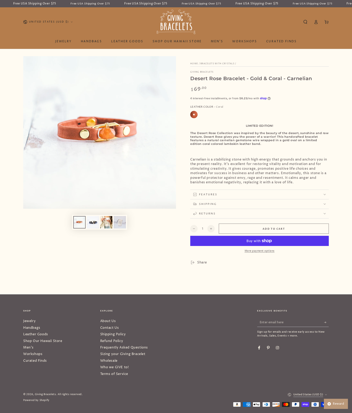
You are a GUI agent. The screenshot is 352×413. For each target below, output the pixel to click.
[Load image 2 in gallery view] (93, 222)
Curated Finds (35, 360)
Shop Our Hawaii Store (42, 341)
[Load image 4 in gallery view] (120, 222)
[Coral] (194, 114)
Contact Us (109, 328)
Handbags (31, 328)
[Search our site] (305, 21)
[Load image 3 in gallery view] (106, 222)
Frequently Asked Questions (124, 347)
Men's (28, 347)
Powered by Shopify (36, 400)
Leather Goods (35, 334)
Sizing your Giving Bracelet (122, 354)
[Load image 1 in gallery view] (79, 222)
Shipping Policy (113, 334)
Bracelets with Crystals (217, 63)
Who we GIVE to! (114, 367)
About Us (108, 321)
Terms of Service (114, 374)
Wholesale (109, 360)
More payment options (260, 251)
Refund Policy (111, 341)
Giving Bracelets (202, 72)
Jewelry (29, 321)
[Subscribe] (326, 322)
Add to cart (274, 229)
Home (194, 63)
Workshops (32, 354)
